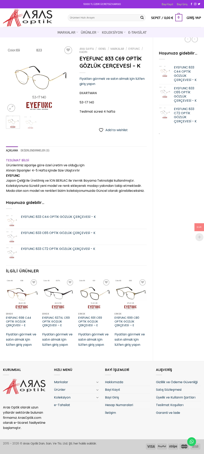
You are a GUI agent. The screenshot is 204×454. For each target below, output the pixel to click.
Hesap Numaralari (119, 405)
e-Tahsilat (137, 32)
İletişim (110, 412)
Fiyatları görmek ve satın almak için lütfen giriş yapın (21, 339)
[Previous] (12, 79)
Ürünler (88, 32)
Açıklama (12, 150)
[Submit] (142, 17)
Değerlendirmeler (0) (35, 150)
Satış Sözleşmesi (168, 389)
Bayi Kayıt (167, 4)
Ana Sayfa (86, 49)
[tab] (12, 150)
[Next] (67, 79)
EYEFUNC (134, 49)
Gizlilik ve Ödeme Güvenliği (177, 382)
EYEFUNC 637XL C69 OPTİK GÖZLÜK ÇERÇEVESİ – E (56, 321)
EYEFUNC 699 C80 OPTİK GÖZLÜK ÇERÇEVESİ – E (127, 321)
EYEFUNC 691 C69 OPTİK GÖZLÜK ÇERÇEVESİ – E (90, 321)
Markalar (66, 32)
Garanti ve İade (168, 412)
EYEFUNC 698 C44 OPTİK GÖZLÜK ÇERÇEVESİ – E (18, 321)
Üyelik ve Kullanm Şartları (175, 397)
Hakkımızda (114, 382)
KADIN (83, 52)
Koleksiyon (112, 32)
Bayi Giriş (182, 4)
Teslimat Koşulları (169, 405)
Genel (102, 49)
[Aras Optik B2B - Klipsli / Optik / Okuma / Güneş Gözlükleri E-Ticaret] (32, 17)
